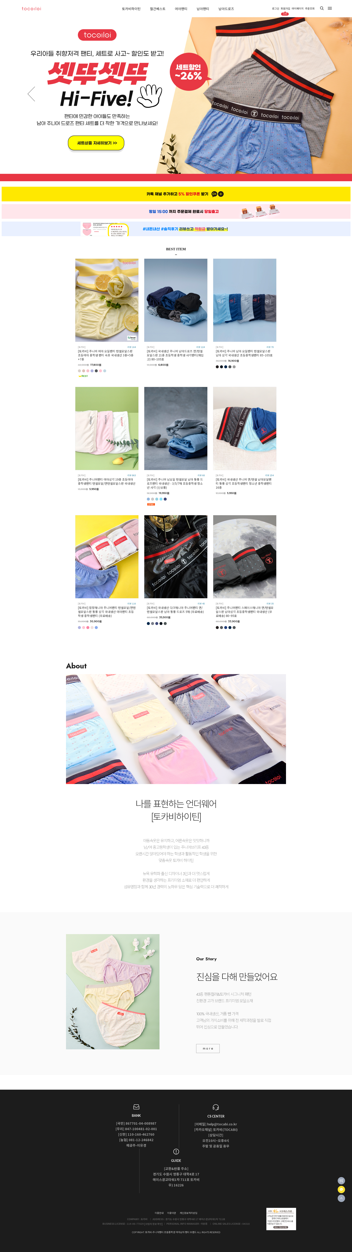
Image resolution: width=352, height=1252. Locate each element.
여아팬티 (181, 8)
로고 (35, 8)
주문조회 (310, 8)
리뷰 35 (270, 603)
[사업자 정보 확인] (153, 1224)
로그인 (275, 8)
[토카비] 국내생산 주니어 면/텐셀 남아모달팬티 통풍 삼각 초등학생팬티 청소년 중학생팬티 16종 (244, 483)
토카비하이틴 (131, 8)
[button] (320, 93)
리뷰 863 (131, 475)
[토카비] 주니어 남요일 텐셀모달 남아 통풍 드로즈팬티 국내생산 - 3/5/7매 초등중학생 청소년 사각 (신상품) (175, 483)
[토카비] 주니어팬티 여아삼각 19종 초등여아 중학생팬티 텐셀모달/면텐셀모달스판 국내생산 (106, 481)
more (208, 1048)
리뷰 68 (201, 475)
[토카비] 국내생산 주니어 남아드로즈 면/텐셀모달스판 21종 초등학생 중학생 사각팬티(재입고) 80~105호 (175, 355)
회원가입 (285, 8)
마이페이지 (298, 8)
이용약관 (171, 1213)
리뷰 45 (201, 603)
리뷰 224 (200, 347)
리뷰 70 (270, 347)
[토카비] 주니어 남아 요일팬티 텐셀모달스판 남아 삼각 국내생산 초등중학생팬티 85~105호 (244, 353)
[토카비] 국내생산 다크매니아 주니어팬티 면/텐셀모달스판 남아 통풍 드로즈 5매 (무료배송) (175, 610)
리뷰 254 (269, 475)
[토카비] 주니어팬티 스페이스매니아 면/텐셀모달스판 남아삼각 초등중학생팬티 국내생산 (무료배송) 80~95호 (245, 612)
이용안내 (159, 1213)
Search (322, 8)
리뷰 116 (131, 603)
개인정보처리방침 (188, 1213)
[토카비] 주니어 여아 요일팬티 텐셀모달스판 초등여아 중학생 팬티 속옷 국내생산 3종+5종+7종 (105, 355)
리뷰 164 (131, 347)
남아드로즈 (226, 8)
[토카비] (81, 347)
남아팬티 (203, 8)
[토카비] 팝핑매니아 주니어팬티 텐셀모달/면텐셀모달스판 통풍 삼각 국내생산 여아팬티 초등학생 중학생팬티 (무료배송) (107, 612)
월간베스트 (158, 8)
